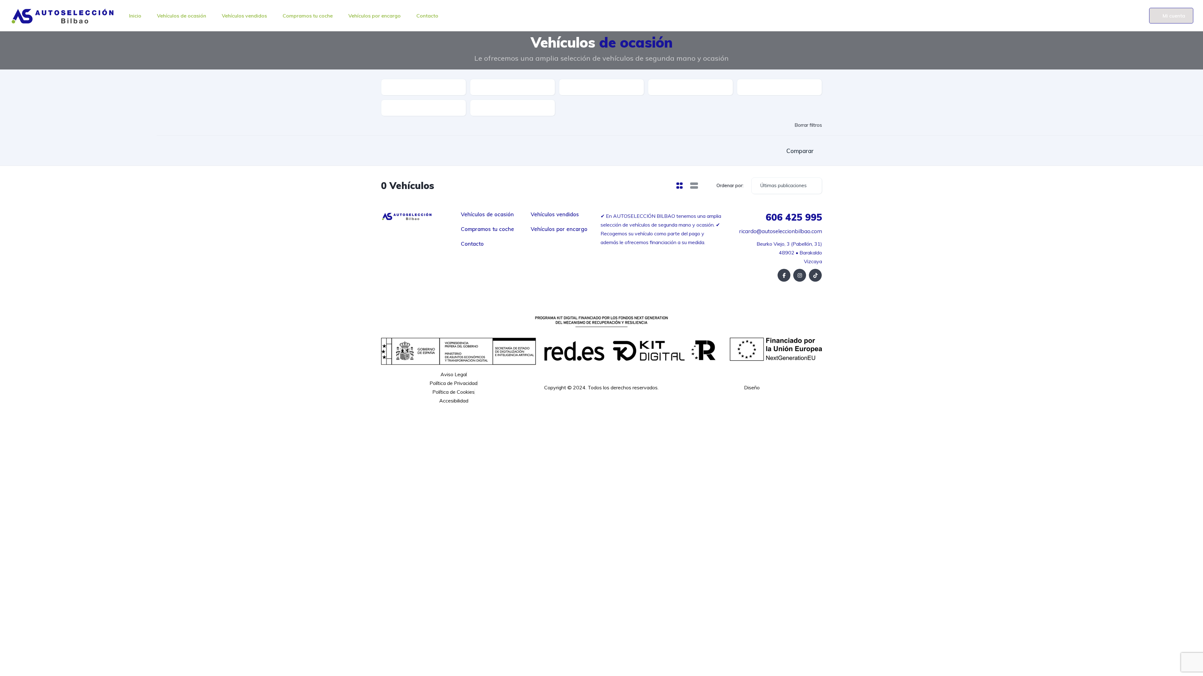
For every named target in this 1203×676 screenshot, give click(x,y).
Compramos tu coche (308, 16)
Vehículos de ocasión (181, 16)
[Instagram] (799, 275)
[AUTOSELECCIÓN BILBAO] (62, 16)
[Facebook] (784, 275)
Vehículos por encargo (374, 16)
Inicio (135, 16)
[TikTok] (815, 275)
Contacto (427, 16)
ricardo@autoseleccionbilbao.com (780, 231)
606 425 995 (794, 217)
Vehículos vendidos (244, 16)
